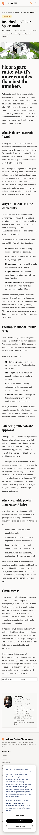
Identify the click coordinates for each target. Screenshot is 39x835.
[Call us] (31, 3)
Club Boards (6, 762)
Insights (10, 12)
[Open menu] (35, 3)
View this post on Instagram (13, 679)
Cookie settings (19, 815)
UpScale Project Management (19, 739)
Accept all (19, 821)
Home (4, 12)
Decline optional (19, 826)
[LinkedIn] (3, 812)
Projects (4, 759)
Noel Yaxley (18, 697)
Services (4, 756)
